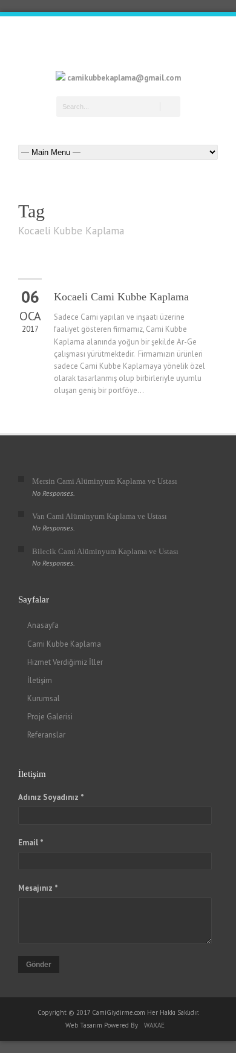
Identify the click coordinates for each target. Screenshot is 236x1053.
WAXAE (154, 1025)
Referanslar (46, 735)
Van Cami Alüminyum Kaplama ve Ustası (99, 516)
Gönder (38, 964)
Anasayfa (43, 625)
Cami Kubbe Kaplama (64, 644)
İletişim (39, 680)
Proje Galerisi (50, 716)
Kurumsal (43, 698)
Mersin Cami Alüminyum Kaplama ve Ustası (104, 481)
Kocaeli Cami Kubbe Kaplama (121, 297)
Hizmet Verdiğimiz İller (65, 662)
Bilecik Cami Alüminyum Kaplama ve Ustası (105, 551)
